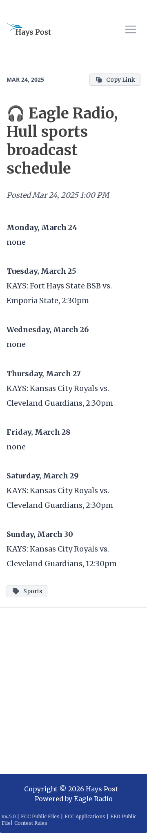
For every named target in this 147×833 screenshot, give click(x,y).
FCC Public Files (40, 816)
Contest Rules (30, 823)
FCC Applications (85, 816)
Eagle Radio (93, 799)
